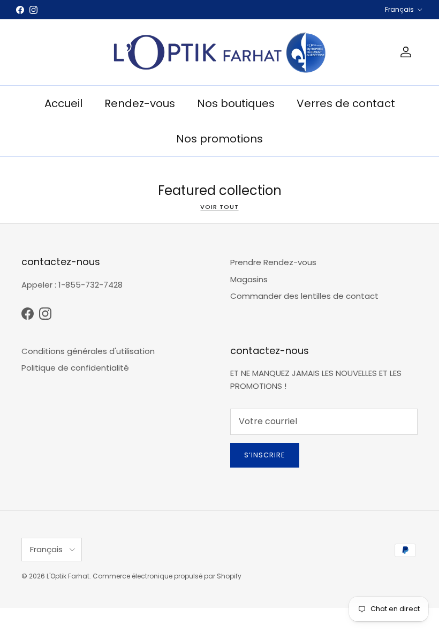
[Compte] (403, 52)
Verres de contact (346, 103)
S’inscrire (264, 455)
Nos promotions (219, 138)
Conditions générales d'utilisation (88, 351)
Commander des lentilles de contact (304, 296)
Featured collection (220, 190)
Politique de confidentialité (75, 367)
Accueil (63, 103)
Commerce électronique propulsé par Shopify (167, 576)
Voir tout (219, 206)
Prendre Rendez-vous (273, 262)
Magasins (249, 279)
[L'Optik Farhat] (219, 52)
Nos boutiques (236, 103)
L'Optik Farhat (68, 576)
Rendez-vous (139, 103)
